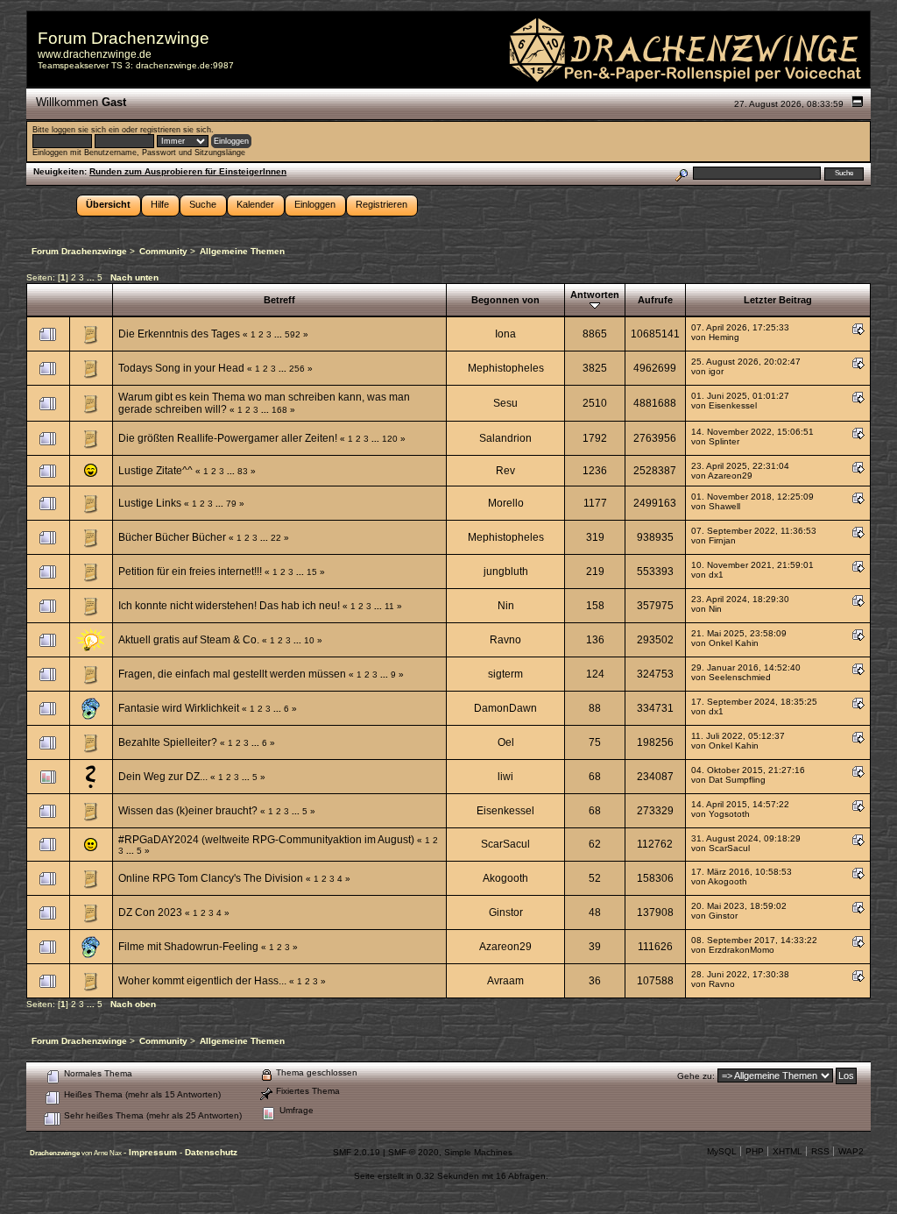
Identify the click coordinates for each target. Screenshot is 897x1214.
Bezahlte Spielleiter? (167, 742)
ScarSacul (505, 844)
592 (292, 334)
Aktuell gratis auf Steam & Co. (188, 640)
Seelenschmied (740, 677)
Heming (724, 337)
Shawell (724, 506)
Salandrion (505, 438)
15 (312, 572)
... (92, 277)
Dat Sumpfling (737, 779)
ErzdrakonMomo (741, 950)
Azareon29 (730, 475)
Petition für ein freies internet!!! (190, 571)
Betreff (279, 300)
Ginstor (506, 912)
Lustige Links (149, 503)
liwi (505, 776)
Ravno (505, 640)
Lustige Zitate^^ (155, 471)
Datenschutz (211, 1152)
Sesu (505, 403)
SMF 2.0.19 (356, 1152)
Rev (505, 471)
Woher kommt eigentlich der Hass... (202, 981)
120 (390, 439)
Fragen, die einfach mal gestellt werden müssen (232, 674)
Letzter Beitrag (778, 300)
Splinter (724, 441)
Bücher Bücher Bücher (172, 537)
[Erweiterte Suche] (681, 173)
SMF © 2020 (413, 1152)
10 (309, 640)
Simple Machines (478, 1152)
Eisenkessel (733, 405)
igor (716, 371)
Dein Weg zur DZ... (163, 776)
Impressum (154, 1152)
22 (276, 538)
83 (242, 471)
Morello (506, 503)
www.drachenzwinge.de (95, 54)
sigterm (505, 674)
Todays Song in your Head (181, 368)
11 (389, 606)
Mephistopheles (506, 368)
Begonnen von (505, 300)
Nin (506, 606)
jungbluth (506, 571)
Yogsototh (729, 814)
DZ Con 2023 (150, 912)
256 (297, 368)
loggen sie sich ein (85, 129)
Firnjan (722, 540)
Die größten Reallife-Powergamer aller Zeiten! (227, 438)
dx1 (716, 574)
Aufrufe (655, 300)
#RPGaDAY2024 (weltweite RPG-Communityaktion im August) (266, 840)
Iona (505, 334)
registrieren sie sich (175, 129)
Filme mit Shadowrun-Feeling (188, 947)
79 (231, 503)
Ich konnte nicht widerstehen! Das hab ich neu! (229, 606)
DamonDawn (505, 708)
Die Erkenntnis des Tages (179, 334)
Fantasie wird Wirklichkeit (178, 708)
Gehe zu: (696, 1076)
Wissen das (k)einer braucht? (188, 811)
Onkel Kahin (734, 643)
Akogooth (505, 878)
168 (279, 410)
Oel (506, 742)
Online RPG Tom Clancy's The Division (210, 878)
